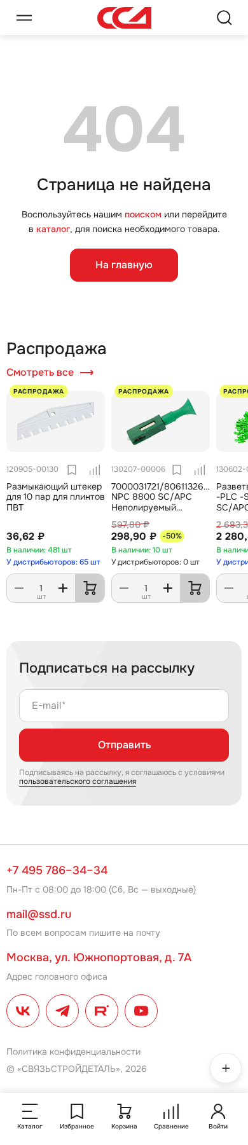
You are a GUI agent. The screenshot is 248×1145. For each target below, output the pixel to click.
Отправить (124, 744)
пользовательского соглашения (77, 781)
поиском (143, 214)
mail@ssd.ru (38, 914)
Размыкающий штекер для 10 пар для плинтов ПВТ (55, 497)
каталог (53, 229)
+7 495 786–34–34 (56, 870)
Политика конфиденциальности (73, 1051)
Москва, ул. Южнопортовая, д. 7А (98, 957)
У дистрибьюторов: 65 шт (53, 562)
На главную (124, 264)
